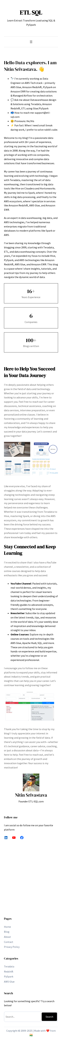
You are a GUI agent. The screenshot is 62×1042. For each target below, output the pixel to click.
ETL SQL (31, 12)
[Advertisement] (31, 880)
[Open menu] (31, 42)
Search (49, 1016)
